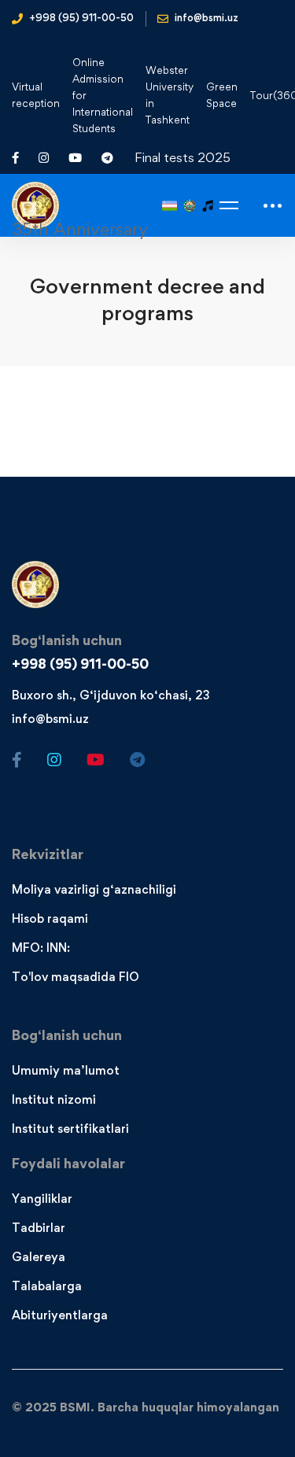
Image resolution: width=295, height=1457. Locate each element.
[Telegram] (137, 760)
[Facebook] (17, 760)
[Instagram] (54, 760)
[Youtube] (95, 760)
